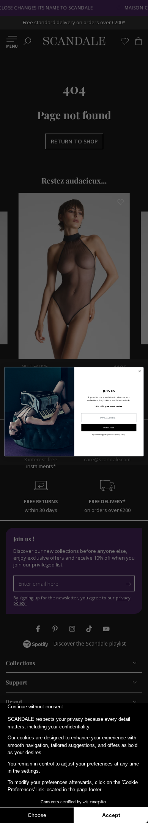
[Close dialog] (139, 370)
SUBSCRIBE (108, 427)
